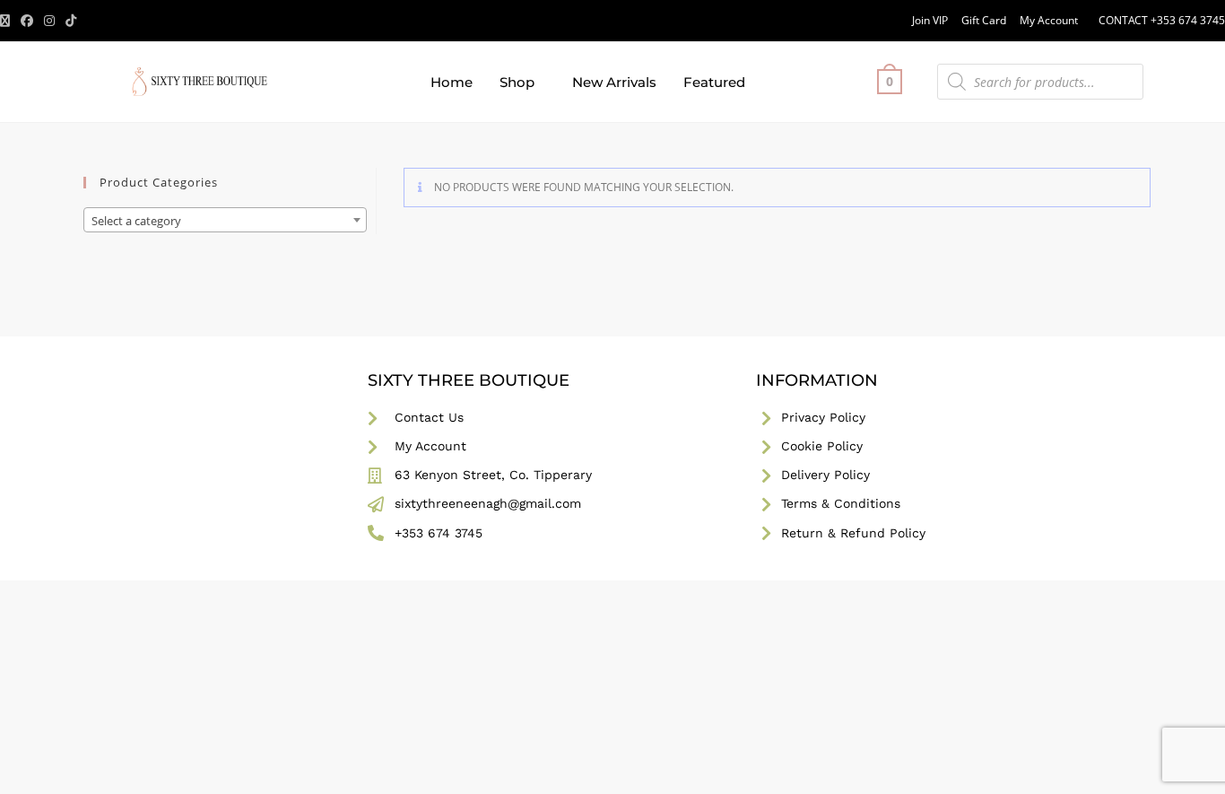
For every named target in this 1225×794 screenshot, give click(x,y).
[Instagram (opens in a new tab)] (49, 21)
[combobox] (225, 219)
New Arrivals (614, 82)
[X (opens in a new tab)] (7, 21)
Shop (517, 82)
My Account (1049, 20)
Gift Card (983, 20)
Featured (714, 82)
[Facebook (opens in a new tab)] (27, 21)
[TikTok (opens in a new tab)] (71, 21)
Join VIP (930, 20)
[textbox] (225, 220)
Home (451, 82)
